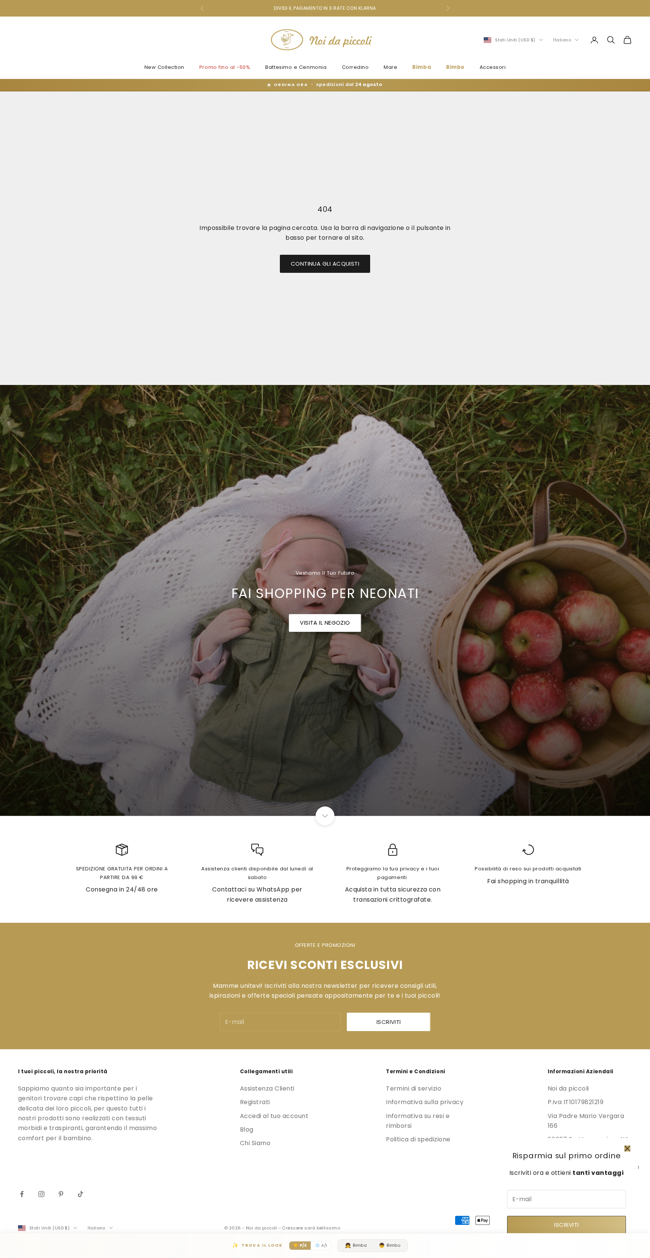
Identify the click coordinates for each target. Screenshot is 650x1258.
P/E (300, 1245)
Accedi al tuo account (274, 1116)
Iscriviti (566, 1225)
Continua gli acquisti (325, 264)
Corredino (355, 67)
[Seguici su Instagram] (41, 1194)
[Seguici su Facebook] (22, 1194)
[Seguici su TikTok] (80, 1194)
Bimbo (455, 67)
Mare (390, 67)
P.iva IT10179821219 (575, 1102)
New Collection (164, 67)
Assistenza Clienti (267, 1088)
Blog (247, 1129)
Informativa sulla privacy (424, 1102)
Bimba (421, 67)
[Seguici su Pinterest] (61, 1194)
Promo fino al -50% (225, 67)
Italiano (562, 40)
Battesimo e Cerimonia (296, 67)
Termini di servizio (413, 1088)
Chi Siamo (255, 1143)
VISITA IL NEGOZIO (325, 623)
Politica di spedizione (418, 1139)
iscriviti (389, 1022)
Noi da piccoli (568, 1088)
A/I (321, 1245)
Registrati (255, 1102)
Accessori (493, 67)
